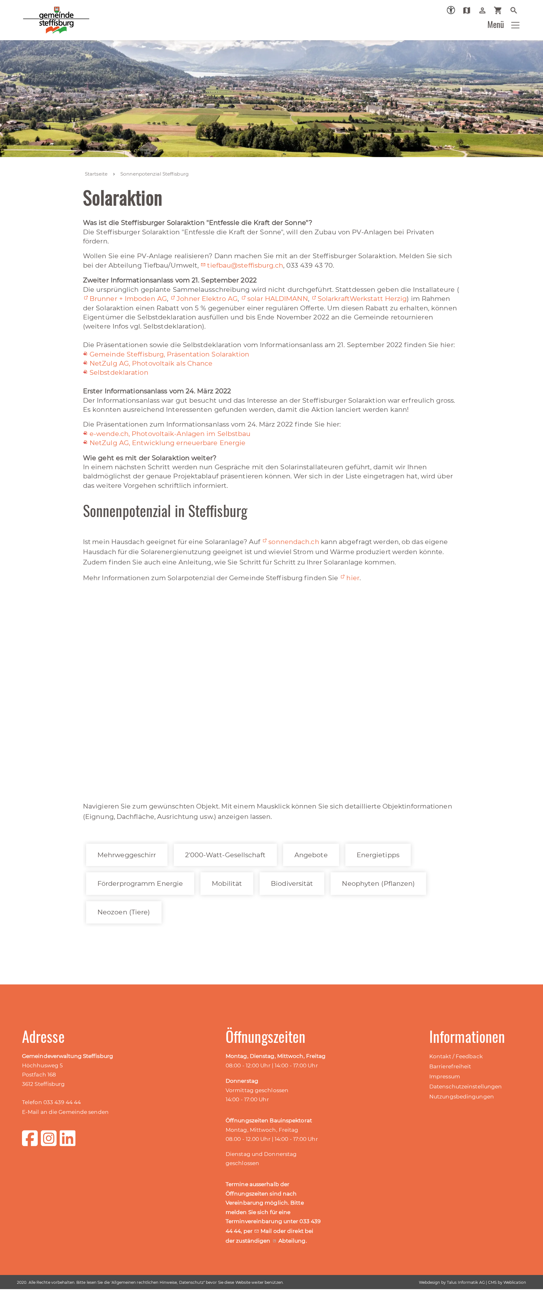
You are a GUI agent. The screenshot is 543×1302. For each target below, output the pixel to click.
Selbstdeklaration (119, 372)
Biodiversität (292, 883)
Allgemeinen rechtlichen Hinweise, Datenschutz (158, 1282)
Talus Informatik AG (466, 1282)
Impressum (444, 1076)
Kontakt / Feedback (456, 1056)
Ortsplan (469, 10)
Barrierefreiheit (450, 1066)
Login (484, 10)
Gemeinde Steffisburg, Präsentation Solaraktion (170, 354)
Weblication (514, 1282)
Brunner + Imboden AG (128, 298)
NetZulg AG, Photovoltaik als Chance (151, 363)
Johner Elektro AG (207, 298)
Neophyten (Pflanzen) (378, 883)
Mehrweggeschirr (126, 855)
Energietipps (378, 855)
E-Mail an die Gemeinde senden (65, 1112)
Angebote (311, 855)
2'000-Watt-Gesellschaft (225, 855)
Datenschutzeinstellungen (465, 1086)
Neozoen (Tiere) (123, 912)
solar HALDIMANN (277, 298)
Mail (267, 1231)
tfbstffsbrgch (245, 265)
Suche (516, 10)
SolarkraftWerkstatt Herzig (362, 298)
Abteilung (292, 1241)
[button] (515, 25)
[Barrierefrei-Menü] (451, 10)
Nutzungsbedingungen (461, 1096)
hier (352, 578)
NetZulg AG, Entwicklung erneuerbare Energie (167, 443)
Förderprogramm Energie (140, 883)
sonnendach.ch (293, 542)
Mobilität (227, 883)
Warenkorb (500, 10)
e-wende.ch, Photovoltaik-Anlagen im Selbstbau (170, 434)
